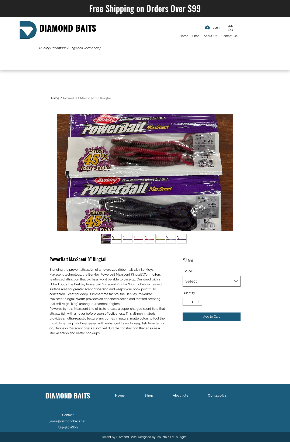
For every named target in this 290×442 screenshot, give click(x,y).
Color (188, 271)
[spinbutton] (192, 302)
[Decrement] (186, 302)
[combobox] (212, 281)
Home (54, 98)
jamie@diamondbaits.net (68, 421)
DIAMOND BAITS (67, 27)
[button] (230, 28)
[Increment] (198, 302)
